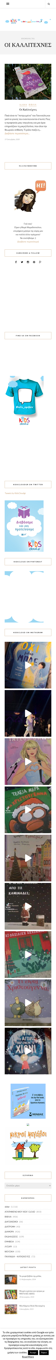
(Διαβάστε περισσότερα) (28, 241)
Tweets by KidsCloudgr (15, 493)
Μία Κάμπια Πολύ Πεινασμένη (32, 1305)
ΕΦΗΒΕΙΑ (9, 1241)
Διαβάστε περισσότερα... (17, 133)
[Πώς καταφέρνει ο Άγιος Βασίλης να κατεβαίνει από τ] (28, 906)
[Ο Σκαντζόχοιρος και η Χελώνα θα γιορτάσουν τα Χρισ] (28, 1002)
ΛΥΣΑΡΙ (8, 1246)
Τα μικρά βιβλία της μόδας (30, 1276)
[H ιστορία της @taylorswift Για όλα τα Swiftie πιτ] (28, 761)
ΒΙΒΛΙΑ (33, 104)
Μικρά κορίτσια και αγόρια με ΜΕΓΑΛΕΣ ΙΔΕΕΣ (31, 1292)
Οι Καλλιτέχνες (28, 109)
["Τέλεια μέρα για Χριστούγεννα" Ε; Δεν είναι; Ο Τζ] (28, 810)
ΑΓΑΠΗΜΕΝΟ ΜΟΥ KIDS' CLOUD (20, 1211)
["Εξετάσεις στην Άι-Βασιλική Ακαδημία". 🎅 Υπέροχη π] (28, 954)
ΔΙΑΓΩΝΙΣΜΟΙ (11, 1221)
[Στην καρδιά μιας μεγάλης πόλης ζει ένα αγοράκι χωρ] (28, 1051)
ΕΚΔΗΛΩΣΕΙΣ (11, 1236)
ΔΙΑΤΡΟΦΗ (10, 1226)
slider (23, 104)
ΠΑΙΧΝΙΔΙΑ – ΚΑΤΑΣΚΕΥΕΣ (17, 1256)
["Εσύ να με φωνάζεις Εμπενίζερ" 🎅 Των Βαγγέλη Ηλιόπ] (28, 858)
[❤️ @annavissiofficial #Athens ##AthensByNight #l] (28, 713)
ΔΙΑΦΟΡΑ (9, 1231)
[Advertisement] (28, 295)
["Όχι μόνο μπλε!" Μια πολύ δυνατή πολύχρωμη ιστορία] (28, 665)
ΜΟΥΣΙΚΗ (9, 1251)
